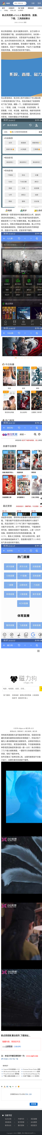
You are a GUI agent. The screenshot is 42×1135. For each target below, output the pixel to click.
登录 (39, 3)
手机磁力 (6, 1059)
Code (16, 1086)
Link (10, 1086)
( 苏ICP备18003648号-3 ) (28, 1133)
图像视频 (31, 8)
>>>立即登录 (7, 1046)
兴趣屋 (1, 10)
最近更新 (21, 1125)
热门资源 (21, 8)
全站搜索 (34, 1122)
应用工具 (13, 10)
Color (4, 1086)
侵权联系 (8, 1122)
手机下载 (12, 1059)
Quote (13, 1086)
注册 (32, 3)
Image (7, 1086)
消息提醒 (34, 1119)
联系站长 (8, 1125)
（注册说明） (17, 1046)
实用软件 (11, 8)
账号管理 (21, 1122)
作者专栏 (21, 1119)
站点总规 (8, 1119)
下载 (16, 1059)
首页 (3, 8)
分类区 (6, 10)
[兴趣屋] (5, 3)
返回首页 (34, 1125)
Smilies (18, 1086)
